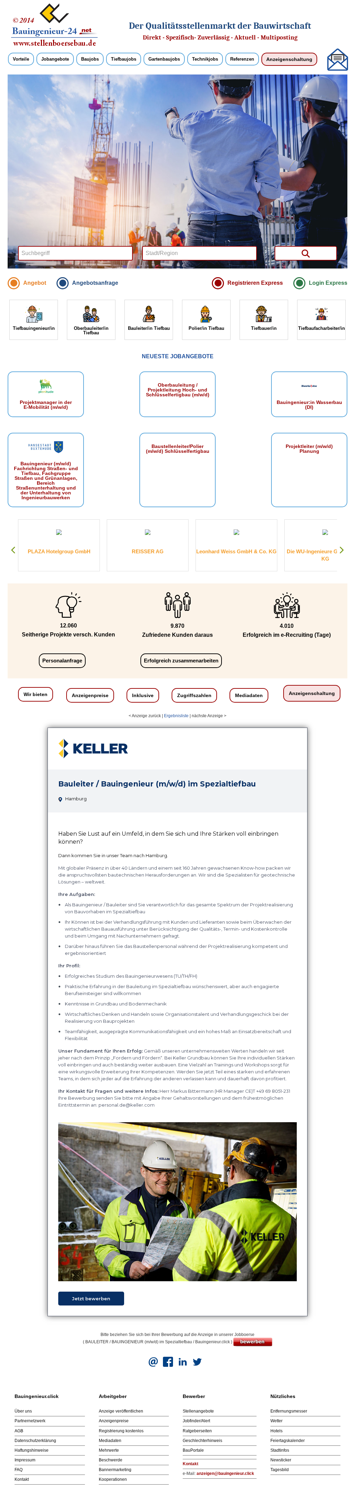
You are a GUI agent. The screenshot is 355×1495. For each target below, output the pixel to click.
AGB (19, 1430)
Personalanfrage (62, 660)
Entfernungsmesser (288, 1411)
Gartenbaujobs (164, 59)
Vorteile (21, 59)
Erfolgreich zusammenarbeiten (181, 660)
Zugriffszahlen (194, 695)
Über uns (23, 1411)
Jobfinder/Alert (196, 1420)
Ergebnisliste (176, 715)
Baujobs (90, 59)
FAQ (19, 1469)
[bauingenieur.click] (54, 24)
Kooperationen (113, 1479)
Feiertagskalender (287, 1440)
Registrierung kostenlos (121, 1430)
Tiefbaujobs (123, 59)
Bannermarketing (115, 1469)
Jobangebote (55, 59)
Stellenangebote (198, 1411)
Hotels (276, 1430)
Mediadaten (249, 695)
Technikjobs (205, 59)
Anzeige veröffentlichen (121, 1411)
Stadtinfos (279, 1450)
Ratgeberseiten (197, 1430)
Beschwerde (110, 1460)
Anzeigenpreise (90, 695)
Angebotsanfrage (95, 283)
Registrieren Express (255, 283)
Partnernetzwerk (30, 1420)
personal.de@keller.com (126, 1105)
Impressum (25, 1460)
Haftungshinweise (32, 1450)
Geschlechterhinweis (202, 1440)
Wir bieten (35, 694)
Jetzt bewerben (91, 1298)
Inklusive (143, 695)
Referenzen (242, 59)
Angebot (34, 283)
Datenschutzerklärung (35, 1440)
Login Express (328, 283)
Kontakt (22, 1479)
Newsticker (280, 1460)
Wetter (276, 1420)
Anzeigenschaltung (289, 59)
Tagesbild (279, 1469)
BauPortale (193, 1450)
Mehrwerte (109, 1450)
